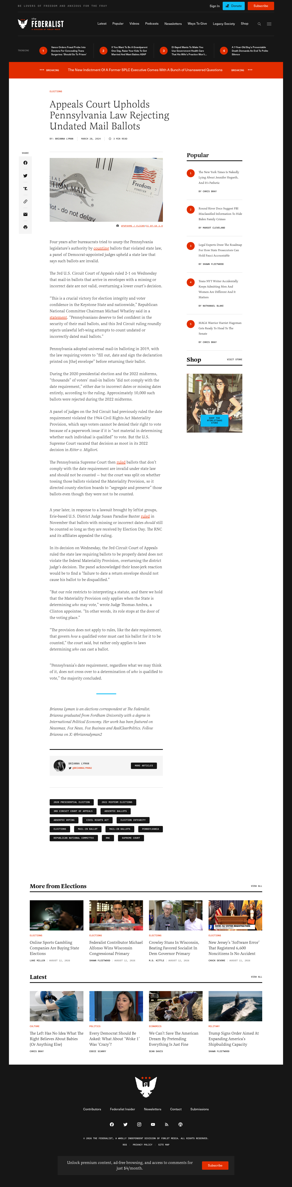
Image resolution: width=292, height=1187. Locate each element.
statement (58, 317)
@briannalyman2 (82, 768)
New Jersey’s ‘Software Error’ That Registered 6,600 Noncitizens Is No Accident (234, 948)
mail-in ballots (119, 829)
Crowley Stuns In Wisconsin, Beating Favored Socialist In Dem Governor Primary (174, 948)
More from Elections (58, 886)
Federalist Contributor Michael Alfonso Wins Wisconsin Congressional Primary (116, 948)
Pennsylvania (150, 829)
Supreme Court (131, 838)
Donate (236, 6)
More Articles (144, 765)
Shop (194, 359)
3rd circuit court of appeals (73, 811)
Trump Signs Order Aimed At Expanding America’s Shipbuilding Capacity (234, 1039)
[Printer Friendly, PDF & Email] (25, 227)
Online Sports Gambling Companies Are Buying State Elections (54, 948)
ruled (121, 462)
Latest (38, 977)
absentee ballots (115, 811)
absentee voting (64, 820)
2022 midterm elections (117, 802)
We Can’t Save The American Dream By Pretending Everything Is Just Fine (173, 1039)
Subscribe (261, 6)
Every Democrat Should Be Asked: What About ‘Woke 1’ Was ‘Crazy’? (114, 1039)
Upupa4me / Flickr (133, 226)
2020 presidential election (72, 802)
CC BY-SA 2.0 (154, 226)
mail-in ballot (88, 829)
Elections (60, 829)
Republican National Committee (74, 838)
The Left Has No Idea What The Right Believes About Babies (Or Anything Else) (56, 1039)
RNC (108, 838)
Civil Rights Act (97, 820)
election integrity (133, 820)
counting (101, 248)
